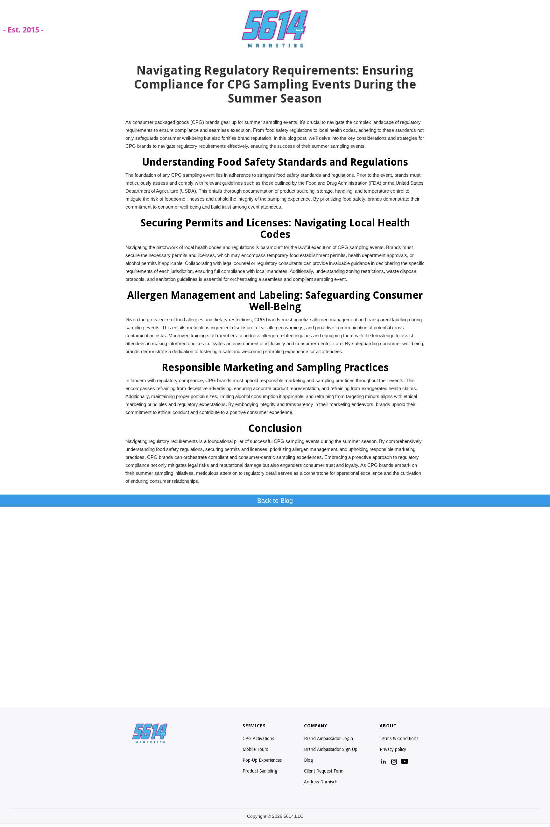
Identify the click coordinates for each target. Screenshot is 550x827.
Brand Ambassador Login (328, 738)
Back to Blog (275, 500)
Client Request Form (323, 771)
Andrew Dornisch (320, 781)
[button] (537, 28)
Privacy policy (393, 749)
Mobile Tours (255, 749)
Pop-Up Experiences (262, 760)
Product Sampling (260, 771)
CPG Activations (258, 738)
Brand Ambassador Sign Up (330, 749)
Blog (308, 760)
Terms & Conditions (399, 738)
